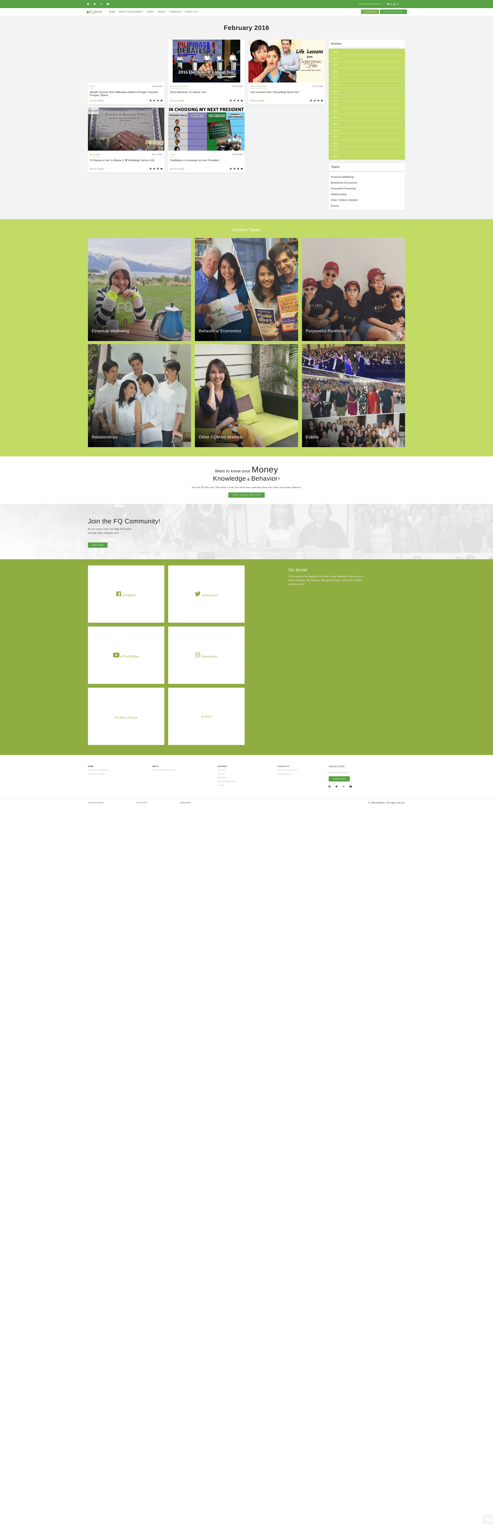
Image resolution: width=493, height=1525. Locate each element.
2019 (335, 97)
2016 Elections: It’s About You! (188, 92)
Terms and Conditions (96, 803)
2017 (335, 110)
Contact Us (191, 12)
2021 (335, 84)
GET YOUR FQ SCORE (393, 12)
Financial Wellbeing (258, 86)
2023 (335, 71)
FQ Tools (220, 785)
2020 (335, 91)
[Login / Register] (394, 4)
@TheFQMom (129, 656)
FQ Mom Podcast (126, 717)
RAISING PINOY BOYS (226, 782)
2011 (335, 150)
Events (92, 86)
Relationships (95, 154)
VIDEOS (220, 774)
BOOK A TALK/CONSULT (288, 770)
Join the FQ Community (99, 770)
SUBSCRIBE (370, 12)
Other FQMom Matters (344, 200)
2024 (335, 65)
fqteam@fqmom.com (285, 774)
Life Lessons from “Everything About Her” (275, 92)
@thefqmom (209, 595)
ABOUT (155, 766)
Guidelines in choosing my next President (194, 160)
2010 (335, 156)
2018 (335, 104)
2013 (335, 136)
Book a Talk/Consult (131, 12)
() (390, 4)
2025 (335, 58)
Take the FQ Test (96, 774)
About (150, 12)
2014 (335, 130)
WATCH (92, 111)
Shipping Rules (185, 803)
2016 (335, 117)
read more (97, 100)
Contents (174, 12)
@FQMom (128, 595)
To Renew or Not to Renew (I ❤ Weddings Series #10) (122, 160)
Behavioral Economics (179, 86)
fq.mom (206, 716)
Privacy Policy (142, 803)
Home (112, 12)
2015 (335, 123)
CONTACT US (283, 766)
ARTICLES (221, 770)
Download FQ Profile (163, 770)
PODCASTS (222, 778)
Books (161, 12)
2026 (335, 51)
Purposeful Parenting (343, 188)
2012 (335, 143)
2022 (335, 78)
